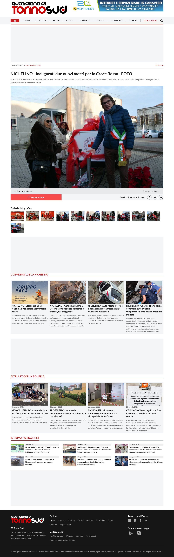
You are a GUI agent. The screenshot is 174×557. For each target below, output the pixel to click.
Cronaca (27, 21)
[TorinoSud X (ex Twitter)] (135, 520)
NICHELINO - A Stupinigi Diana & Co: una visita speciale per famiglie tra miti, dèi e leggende (67, 308)
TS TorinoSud (31, 552)
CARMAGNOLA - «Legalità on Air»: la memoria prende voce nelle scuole (144, 413)
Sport (110, 520)
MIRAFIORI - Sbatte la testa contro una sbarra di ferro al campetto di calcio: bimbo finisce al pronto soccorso (94, 449)
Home (52, 520)
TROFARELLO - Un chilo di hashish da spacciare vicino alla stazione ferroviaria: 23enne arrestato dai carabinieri (145, 449)
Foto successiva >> (151, 191)
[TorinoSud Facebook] (140, 520)
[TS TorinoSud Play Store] (130, 533)
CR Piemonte (117, 21)
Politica (42, 21)
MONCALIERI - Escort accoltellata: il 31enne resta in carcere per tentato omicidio (39, 462)
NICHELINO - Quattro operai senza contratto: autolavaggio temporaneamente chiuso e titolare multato (144, 310)
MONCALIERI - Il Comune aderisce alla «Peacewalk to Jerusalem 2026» (30, 412)
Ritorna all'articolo (33, 65)
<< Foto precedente (23, 191)
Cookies (79, 536)
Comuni (133, 21)
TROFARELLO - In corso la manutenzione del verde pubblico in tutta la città (68, 413)
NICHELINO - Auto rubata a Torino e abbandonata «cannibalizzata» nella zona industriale (105, 308)
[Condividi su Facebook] (149, 197)
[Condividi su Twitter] (155, 197)
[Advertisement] (87, 44)
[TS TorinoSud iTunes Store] (138, 533)
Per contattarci (56, 536)
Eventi (56, 21)
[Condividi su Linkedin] (161, 197)
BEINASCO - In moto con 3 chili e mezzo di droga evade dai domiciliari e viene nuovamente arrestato (94, 462)
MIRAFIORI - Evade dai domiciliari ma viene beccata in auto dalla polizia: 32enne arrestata (146, 462)
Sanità (69, 21)
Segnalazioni (150, 21)
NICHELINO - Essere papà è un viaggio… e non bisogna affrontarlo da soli (29, 308)
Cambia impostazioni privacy (62, 540)
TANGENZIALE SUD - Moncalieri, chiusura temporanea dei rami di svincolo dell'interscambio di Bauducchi (42, 449)
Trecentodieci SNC (51, 552)
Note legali (91, 536)
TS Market (85, 21)
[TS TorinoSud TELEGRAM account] (146, 520)
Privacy (69, 536)
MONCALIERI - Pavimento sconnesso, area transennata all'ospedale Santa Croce (102, 413)
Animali (100, 21)
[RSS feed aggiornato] (129, 520)
